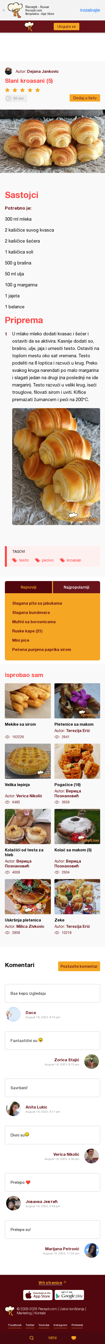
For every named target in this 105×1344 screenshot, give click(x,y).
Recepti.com (9, 1311)
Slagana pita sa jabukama (37, 603)
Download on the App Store (37, 1295)
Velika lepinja (28, 774)
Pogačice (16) (77, 774)
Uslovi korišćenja (72, 1309)
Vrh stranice (50, 1282)
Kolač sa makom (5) (77, 842)
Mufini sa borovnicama (34, 621)
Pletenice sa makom (77, 711)
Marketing (24, 1313)
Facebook (14, 1325)
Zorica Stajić (66, 1059)
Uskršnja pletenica (28, 907)
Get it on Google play (69, 1295)
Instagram (60, 1325)
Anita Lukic (36, 1107)
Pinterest (77, 1325)
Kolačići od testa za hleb (28, 842)
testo (24, 560)
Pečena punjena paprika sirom (41, 649)
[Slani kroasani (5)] (56, 466)
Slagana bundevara (31, 612)
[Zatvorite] (3, 10)
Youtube (44, 1325)
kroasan (74, 560)
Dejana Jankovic (43, 71)
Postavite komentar (79, 966)
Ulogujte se (66, 26)
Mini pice (20, 640)
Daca (31, 1012)
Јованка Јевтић (42, 1201)
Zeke (77, 907)
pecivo (48, 560)
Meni (53, 1338)
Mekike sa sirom (28, 711)
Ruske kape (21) (27, 631)
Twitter (30, 1325)
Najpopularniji (76, 587)
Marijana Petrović (62, 1248)
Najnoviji (28, 587)
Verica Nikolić (66, 1154)
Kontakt (40, 1313)
